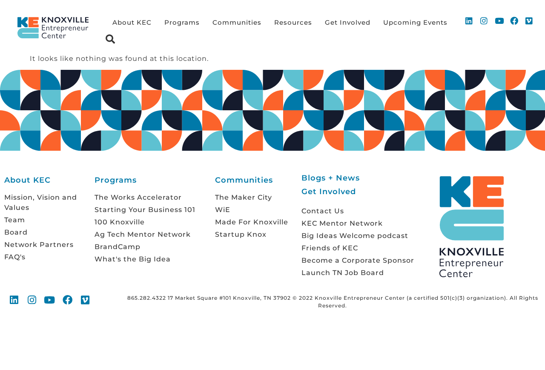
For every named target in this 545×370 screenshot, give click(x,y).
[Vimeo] (529, 20)
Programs (182, 22)
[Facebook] (514, 20)
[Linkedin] (469, 20)
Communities (236, 22)
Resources (293, 22)
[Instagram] (484, 20)
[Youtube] (499, 20)
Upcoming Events (415, 22)
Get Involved (347, 22)
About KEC (132, 22)
